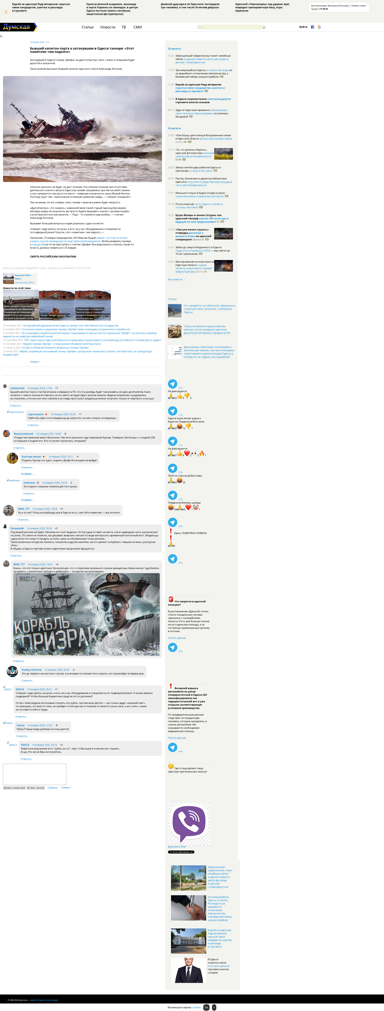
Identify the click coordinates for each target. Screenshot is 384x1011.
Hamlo (21, 725)
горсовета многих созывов (193, 102)
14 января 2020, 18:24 (54, 482)
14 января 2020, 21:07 (39, 725)
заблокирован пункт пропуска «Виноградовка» (201, 111)
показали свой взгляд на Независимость (195, 154)
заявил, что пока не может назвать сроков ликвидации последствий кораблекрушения (79, 239)
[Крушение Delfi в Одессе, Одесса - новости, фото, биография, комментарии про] (8, 283)
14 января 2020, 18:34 (39, 528)
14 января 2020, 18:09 (48, 433)
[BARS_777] (8, 515)
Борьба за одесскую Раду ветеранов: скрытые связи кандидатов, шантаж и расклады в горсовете (41, 7)
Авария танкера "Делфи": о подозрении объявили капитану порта (62, 343)
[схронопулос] (15, 412)
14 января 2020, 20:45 (57, 669)
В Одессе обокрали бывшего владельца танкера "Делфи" (55, 347)
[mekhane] (13, 480)
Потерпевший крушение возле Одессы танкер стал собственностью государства (70, 325)
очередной (37, 244)
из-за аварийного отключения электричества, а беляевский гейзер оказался (204, 73)
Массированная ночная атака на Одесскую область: (195, 263)
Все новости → (176, 279)
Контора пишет (31, 456)
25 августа (174, 48)
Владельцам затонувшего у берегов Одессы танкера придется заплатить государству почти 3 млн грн (93, 314)
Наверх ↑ (35, 361)
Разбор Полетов (32, 669)
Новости (107, 27)
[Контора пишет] (12, 463)
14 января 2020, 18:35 (40, 564)
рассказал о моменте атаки (189, 234)
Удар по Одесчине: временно (193, 110)
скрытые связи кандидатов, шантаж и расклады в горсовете (200, 89)
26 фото (31, 282)
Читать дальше (177, 637)
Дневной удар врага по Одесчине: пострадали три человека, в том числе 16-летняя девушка (190, 5)
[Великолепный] (6, 436)
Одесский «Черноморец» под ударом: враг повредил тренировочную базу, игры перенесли (262, 7)
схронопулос (36, 414)
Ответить (15, 405)
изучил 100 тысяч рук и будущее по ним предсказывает (202, 220)
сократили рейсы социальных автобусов (200, 196)
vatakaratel (17, 388)
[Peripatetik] (5, 527)
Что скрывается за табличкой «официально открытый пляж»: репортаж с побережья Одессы (209, 309)
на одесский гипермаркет (194, 238)
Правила (53, 787)
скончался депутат (219, 99)
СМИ (138, 27)
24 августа (174, 128)
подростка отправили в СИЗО (193, 250)
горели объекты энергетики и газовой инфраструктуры (194, 268)
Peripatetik (17, 528)
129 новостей (21, 282)
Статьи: (172, 299)
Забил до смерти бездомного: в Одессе (199, 247)
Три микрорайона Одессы (191, 70)
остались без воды (218, 70)
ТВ (124, 27)
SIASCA (20, 689)
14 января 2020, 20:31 (39, 689)
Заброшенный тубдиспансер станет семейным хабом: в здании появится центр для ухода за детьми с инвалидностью (220, 876)
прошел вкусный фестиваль (216, 138)
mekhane (29, 482)
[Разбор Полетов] (12, 676)
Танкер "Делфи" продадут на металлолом (55, 317)
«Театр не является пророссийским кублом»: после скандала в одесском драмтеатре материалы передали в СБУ (207, 329)
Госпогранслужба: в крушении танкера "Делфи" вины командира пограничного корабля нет (76, 329)
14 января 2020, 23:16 (44, 744)
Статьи (88, 27)
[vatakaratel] (5, 387)
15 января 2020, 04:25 (63, 414)
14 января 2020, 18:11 (60, 456)
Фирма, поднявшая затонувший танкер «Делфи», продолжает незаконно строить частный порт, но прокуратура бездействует (77, 353)
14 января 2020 (37, 42)
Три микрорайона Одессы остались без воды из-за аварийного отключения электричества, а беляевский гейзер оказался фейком (220, 908)
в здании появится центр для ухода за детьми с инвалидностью (202, 60)
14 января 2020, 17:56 (39, 388)
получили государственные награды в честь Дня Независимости (204, 183)
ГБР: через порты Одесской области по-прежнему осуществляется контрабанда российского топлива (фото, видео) (92, 340)
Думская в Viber (177, 846)
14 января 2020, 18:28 (44, 508)
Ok (206, 1007)
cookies (196, 1007)
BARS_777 (23, 508)
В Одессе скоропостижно (191, 99)
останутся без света (200, 170)
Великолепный (23, 433)
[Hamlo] (8, 723)
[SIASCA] (7, 689)
